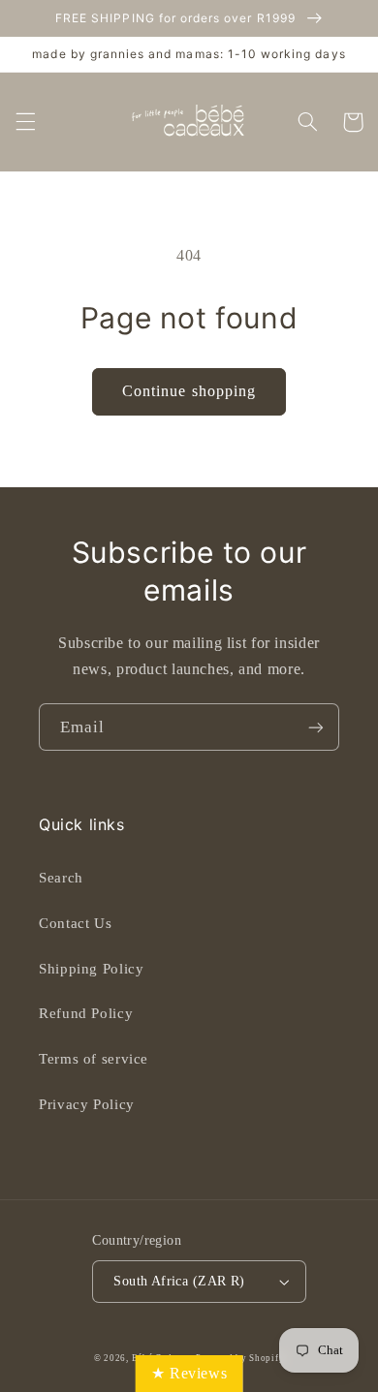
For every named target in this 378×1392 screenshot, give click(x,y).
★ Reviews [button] (189, 1373)
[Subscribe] (316, 727)
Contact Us (75, 923)
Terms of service (93, 1059)
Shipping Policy (91, 968)
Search (61, 877)
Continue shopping (189, 391)
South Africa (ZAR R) (178, 1281)
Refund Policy (86, 1013)
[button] (25, 122)
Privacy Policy (87, 1104)
